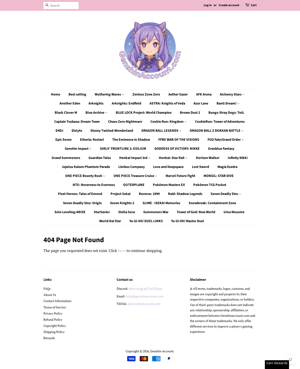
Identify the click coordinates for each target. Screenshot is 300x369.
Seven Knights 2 (122, 203)
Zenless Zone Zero (146, 94)
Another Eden (70, 103)
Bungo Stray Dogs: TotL (226, 112)
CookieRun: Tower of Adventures (220, 121)
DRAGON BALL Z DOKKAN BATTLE (215, 130)
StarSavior (102, 212)
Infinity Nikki (238, 157)
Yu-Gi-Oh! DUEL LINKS (146, 221)
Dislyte (77, 130)
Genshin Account (161, 351)
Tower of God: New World (196, 212)
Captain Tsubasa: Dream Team (77, 121)
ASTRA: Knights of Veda (167, 103)
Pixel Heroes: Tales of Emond (80, 193)
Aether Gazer (178, 94)
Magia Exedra (227, 166)
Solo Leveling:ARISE (69, 212)
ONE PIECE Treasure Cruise (134, 175)
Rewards (49, 338)
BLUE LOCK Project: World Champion (144, 112)
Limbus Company (131, 166)
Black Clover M (66, 112)
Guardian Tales (100, 157)
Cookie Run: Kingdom (167, 121)
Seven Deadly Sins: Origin (82, 203)
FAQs (47, 288)
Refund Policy (52, 319)
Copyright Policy (54, 326)
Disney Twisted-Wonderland (111, 130)
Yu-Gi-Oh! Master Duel (187, 221)
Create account (229, 5)
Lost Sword (200, 166)
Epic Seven (63, 139)
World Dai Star (110, 221)
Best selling (77, 94)
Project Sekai (120, 193)
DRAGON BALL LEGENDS (160, 130)
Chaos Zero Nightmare (125, 121)
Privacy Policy (52, 313)
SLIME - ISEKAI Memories (161, 203)
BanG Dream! (227, 103)
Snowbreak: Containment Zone (212, 203)
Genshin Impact (77, 148)
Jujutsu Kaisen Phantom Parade (86, 166)
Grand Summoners (66, 157)
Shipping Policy (54, 332)
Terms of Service (54, 307)
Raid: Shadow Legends (185, 193)
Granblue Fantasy (221, 148)
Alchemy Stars (231, 94)
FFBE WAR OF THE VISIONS (178, 139)
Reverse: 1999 (149, 193)
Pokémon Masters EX (169, 184)
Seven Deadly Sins (225, 193)
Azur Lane (200, 103)
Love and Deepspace (168, 166)
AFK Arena (203, 94)
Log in (208, 5)
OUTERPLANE (134, 184)
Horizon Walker (207, 157)
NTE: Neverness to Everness (94, 184)
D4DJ (59, 130)
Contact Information (57, 301)
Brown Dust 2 (190, 112)
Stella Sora (126, 212)
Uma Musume (234, 212)
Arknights (96, 103)
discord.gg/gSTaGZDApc (146, 288)
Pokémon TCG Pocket (209, 184)
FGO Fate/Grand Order (224, 139)
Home (55, 94)
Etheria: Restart (92, 139)
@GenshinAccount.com (144, 304)
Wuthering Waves (108, 94)
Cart (254, 5)
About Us (49, 295)
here (122, 250)
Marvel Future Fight (180, 175)
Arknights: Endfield (126, 103)
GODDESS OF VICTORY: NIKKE (177, 148)
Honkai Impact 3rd (133, 157)
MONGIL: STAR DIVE (219, 175)
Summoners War (155, 212)
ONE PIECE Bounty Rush (84, 175)
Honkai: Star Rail (172, 157)
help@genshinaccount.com (145, 296)
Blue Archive (95, 112)
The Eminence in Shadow (131, 139)
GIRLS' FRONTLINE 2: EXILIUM (123, 148)
